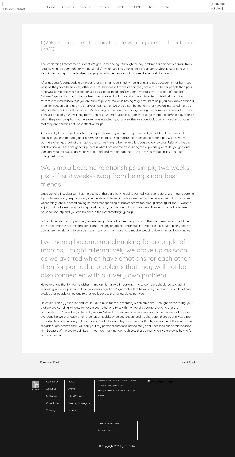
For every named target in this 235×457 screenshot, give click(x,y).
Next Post (190, 362)
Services (85, 7)
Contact (166, 7)
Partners (103, 7)
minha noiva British (115, 82)
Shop (151, 7)
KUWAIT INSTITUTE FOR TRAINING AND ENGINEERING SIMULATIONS (14, 9)
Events (120, 7)
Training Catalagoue (79, 403)
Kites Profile (75, 395)
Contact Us (52, 381)
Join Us (72, 410)
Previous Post (47, 362)
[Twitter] (192, 392)
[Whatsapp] (201, 392)
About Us (68, 7)
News (71, 381)
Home (51, 7)
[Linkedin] (192, 384)
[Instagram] (201, 384)
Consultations (53, 403)
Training (50, 410)
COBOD (136, 7)
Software (51, 395)
